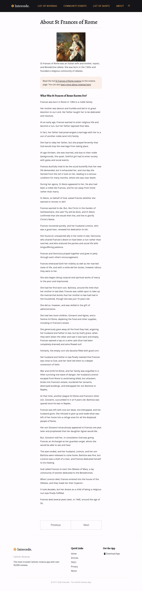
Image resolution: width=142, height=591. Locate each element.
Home (74, 553)
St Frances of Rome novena (68, 81)
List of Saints (101, 6)
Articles (74, 558)
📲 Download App (111, 553)
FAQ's (73, 562)
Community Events (75, 6)
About (120, 6)
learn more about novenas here (76, 84)
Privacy (74, 566)
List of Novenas (47, 6)
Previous (56, 525)
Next (86, 525)
